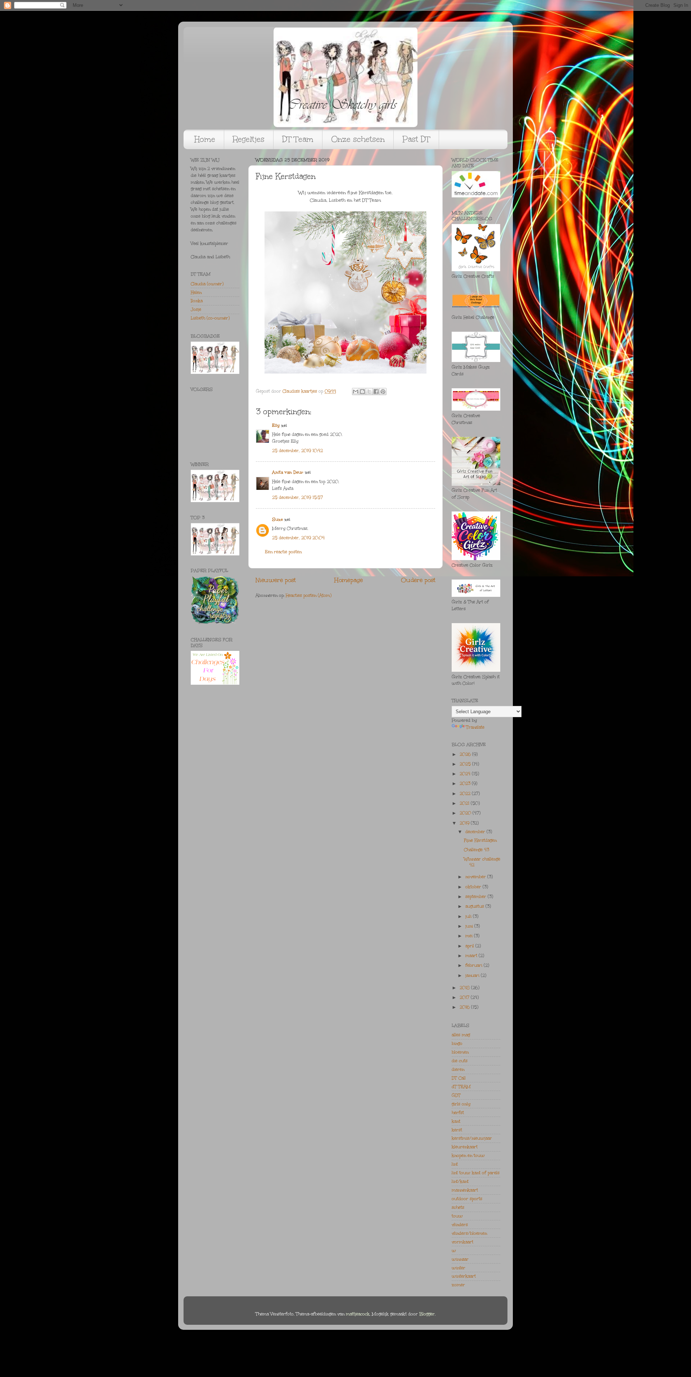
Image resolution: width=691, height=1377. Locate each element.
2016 (465, 1007)
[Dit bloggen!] (362, 391)
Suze (277, 519)
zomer (458, 1285)
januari (473, 975)
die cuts (460, 1061)
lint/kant (460, 1181)
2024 (466, 774)
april (470, 946)
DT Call (459, 1078)
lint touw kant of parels (476, 1173)
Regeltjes (249, 139)
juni (469, 926)
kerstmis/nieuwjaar (472, 1138)
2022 (466, 793)
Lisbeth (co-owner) (210, 318)
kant (456, 1121)
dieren (458, 1069)
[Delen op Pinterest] (383, 391)
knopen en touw (468, 1155)
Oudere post (418, 580)
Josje (196, 309)
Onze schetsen (358, 139)
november (476, 877)
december (476, 832)
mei (469, 936)
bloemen (460, 1052)
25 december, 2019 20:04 (298, 538)
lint (455, 1164)
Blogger (427, 1314)
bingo (457, 1043)
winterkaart (464, 1276)
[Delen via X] (369, 391)
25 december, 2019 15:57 (297, 497)
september (476, 896)
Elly (276, 425)
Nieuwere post (276, 580)
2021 (465, 803)
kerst (457, 1130)
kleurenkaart (465, 1147)
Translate (475, 727)
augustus (475, 906)
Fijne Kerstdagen (480, 840)
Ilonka (197, 301)
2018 (465, 988)
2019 (465, 823)
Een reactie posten (283, 552)
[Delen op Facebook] (376, 391)
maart (472, 955)
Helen (196, 292)
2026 (466, 754)
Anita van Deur (287, 472)
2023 (466, 783)
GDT (456, 1095)
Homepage (348, 580)
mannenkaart (465, 1190)
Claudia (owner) (207, 284)
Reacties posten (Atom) (308, 595)
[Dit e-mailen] (355, 391)
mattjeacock (358, 1314)
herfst (458, 1113)
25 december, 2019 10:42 (297, 450)
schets (458, 1207)
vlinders (460, 1225)
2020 (466, 813)
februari (474, 965)
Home (204, 139)
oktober (474, 887)
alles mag (461, 1035)
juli (469, 916)
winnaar (460, 1259)
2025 (466, 764)
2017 (465, 997)
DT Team (297, 139)
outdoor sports (467, 1199)
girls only (461, 1104)
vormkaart (462, 1242)
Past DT (416, 139)
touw (457, 1216)
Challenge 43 (476, 850)
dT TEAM (461, 1087)
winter (458, 1268)
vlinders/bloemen (469, 1233)
